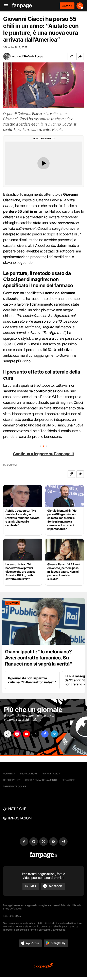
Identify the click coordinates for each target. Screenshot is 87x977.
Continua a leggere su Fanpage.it (43, 453)
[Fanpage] (43, 855)
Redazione (68, 780)
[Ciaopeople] (43, 966)
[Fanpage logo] (23, 5)
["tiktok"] (7, 734)
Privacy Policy (51, 773)
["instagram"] (17, 734)
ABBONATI (67, 5)
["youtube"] (26, 734)
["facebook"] (45, 734)
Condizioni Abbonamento (41, 780)
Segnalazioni (28, 773)
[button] (80, 56)
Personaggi (10, 465)
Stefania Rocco (33, 56)
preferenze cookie (15, 786)
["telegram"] (54, 734)
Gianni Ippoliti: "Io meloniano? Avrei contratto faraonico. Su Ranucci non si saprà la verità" (38, 658)
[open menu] (4, 6)
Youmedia (9, 773)
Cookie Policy (11, 780)
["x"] (35, 734)
